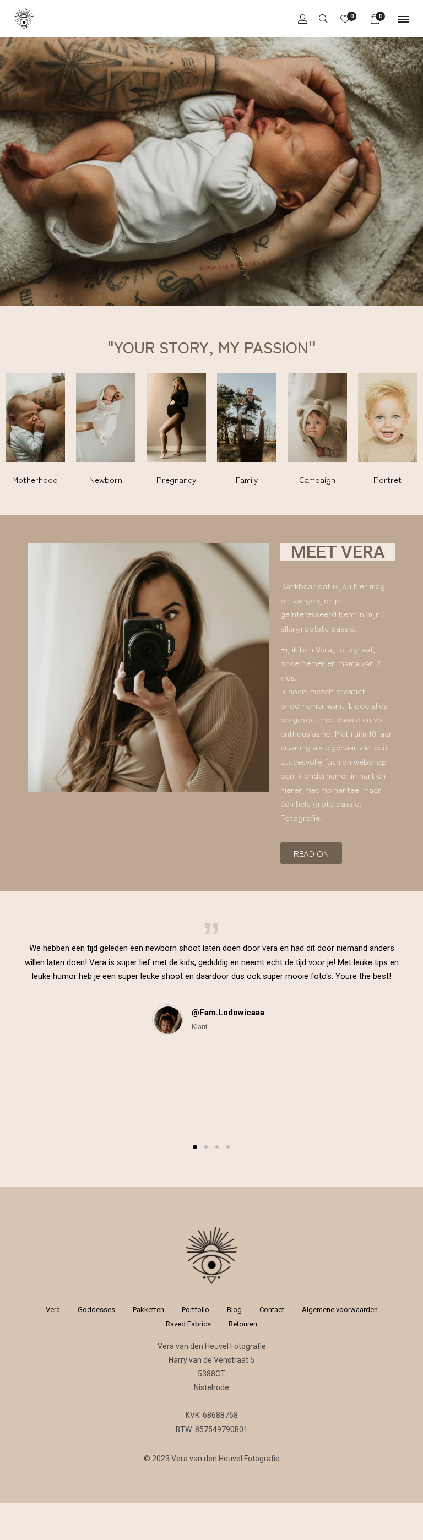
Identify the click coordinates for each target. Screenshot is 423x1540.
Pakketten (148, 1309)
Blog (234, 1309)
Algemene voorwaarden (340, 1309)
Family (247, 479)
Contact (271, 1309)
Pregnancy (176, 479)
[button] (195, 1147)
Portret (387, 479)
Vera (53, 1309)
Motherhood (35, 479)
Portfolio (195, 1309)
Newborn (105, 479)
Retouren (243, 1324)
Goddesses (96, 1309)
